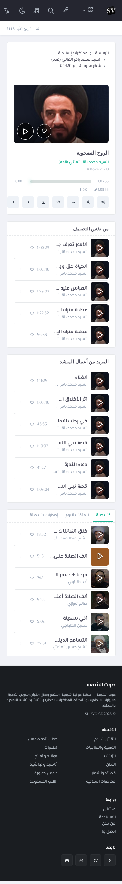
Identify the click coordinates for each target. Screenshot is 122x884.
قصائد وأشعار (104, 773)
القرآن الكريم (105, 739)
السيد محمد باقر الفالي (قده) (76, 60)
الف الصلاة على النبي (68, 557)
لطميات (50, 748)
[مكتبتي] (36, 10)
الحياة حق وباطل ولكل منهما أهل (71, 267)
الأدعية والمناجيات (101, 748)
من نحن (109, 823)
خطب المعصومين (42, 739)
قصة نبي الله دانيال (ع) (71, 443)
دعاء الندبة (75, 465)
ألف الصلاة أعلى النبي (69, 597)
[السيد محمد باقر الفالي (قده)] (88, 202)
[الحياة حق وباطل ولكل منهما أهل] (28, 202)
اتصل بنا (109, 831)
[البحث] (50, 10)
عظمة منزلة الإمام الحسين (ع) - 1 (71, 310)
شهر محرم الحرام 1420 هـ (80, 66)
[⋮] (20, 248)
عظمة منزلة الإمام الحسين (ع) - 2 (70, 332)
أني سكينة (75, 619)
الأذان (111, 764)
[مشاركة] (103, 202)
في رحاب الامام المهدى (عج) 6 (70, 421)
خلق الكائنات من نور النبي (70, 532)
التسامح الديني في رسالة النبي (70, 640)
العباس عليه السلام (71, 288)
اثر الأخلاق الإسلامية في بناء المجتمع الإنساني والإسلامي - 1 (71, 400)
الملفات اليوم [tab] (77, 515)
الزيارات (110, 756)
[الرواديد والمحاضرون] (66, 10)
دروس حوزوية (45, 773)
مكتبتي (109, 809)
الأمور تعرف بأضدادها (71, 245)
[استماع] (25, 131)
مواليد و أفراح (46, 756)
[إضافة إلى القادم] (73, 202)
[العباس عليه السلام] (13, 202)
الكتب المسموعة (43, 781)
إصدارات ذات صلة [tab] (44, 515)
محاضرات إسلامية (73, 53)
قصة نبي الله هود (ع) (71, 487)
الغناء (81, 378)
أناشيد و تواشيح (43, 764)
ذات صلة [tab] (103, 515)
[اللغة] (7, 10)
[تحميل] (43, 202)
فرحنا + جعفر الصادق (68, 575)
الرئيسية (102, 53)
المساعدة (107, 817)
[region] (61, 589)
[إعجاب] (44, 131)
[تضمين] (58, 202)
